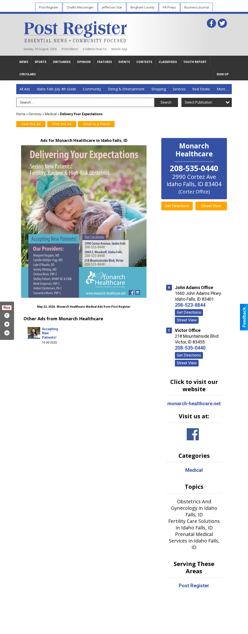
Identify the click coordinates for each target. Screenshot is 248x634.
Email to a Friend (96, 124)
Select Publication (198, 102)
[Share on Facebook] (7, 315)
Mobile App (119, 49)
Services (179, 89)
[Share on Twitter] (7, 324)
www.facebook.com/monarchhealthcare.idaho (193, 434)
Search (166, 102)
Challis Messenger (80, 7)
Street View (211, 206)
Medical (51, 114)
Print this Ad (61, 124)
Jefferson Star (112, 7)
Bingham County (143, 7)
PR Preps (169, 7)
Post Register (48, 7)
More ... (222, 89)
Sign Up (223, 74)
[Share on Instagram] (7, 332)
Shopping (158, 89)
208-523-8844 (190, 305)
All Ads (25, 89)
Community (92, 89)
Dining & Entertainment (126, 89)
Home (20, 114)
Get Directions (177, 206)
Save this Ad (30, 124)
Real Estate (201, 89)
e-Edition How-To (95, 49)
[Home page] (75, 30)
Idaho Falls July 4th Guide (56, 89)
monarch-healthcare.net (194, 403)
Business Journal (196, 7)
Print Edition (70, 49)
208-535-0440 (190, 348)
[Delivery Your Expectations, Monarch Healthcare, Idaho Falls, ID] (84, 221)
